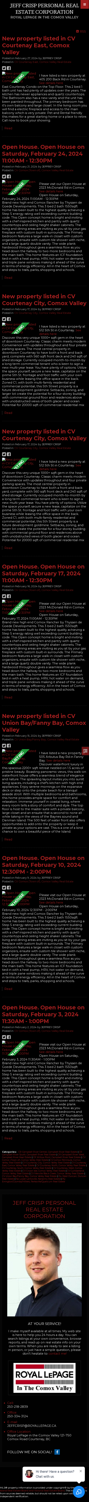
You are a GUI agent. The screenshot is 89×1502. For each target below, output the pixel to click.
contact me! (57, 1353)
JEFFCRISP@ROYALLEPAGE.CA (31, 1426)
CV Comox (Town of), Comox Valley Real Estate (43, 170)
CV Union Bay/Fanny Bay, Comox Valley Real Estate (46, 739)
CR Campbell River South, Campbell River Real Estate (42, 1153)
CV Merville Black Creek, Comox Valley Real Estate (57, 1173)
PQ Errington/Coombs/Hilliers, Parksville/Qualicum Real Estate (33, 1180)
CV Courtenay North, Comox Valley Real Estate (61, 1165)
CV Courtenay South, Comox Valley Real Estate (27, 1168)
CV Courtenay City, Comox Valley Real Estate (42, 312)
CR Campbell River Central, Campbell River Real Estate (48, 1152)
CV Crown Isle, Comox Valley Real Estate (44, 1170)
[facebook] (58, 1452)
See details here (51, 83)
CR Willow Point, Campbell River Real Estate (57, 1157)
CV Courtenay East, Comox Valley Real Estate (42, 62)
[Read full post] (19, 77)
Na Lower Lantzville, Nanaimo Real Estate (38, 1179)
